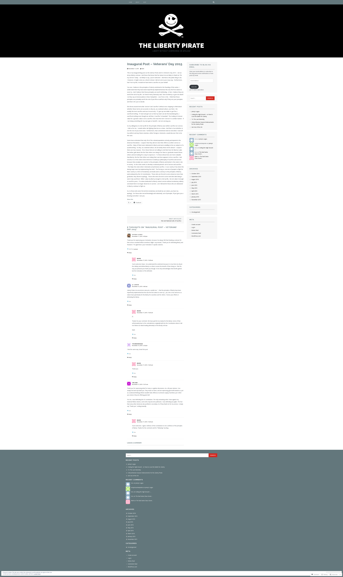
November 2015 (196, 199)
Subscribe (194, 87)
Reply (130, 252)
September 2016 (196, 176)
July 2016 (194, 182)
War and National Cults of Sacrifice (171, 220)
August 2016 (195, 179)
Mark (142, 68)
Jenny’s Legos (195, 111)
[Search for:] (197, 98)
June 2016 (194, 185)
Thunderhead (137, 344)
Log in (193, 227)
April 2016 (194, 191)
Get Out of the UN (197, 127)
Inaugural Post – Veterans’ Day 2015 (154, 64)
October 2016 (195, 173)
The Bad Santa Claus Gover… (201, 153)
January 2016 (195, 197)
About (137, 2)
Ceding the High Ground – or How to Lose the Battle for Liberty (146, 467)
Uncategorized (196, 212)
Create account (196, 224)
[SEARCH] (214, 2)
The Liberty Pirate (171, 45)
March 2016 (195, 194)
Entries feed (195, 230)
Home (130, 2)
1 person (135, 249)
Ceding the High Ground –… (143, 492)
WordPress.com (196, 236)
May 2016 (194, 188)
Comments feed (196, 233)
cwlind (135, 382)
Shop (144, 2)
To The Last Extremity (198, 119)
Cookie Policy (37, 574)
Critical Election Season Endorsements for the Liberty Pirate (145, 473)
